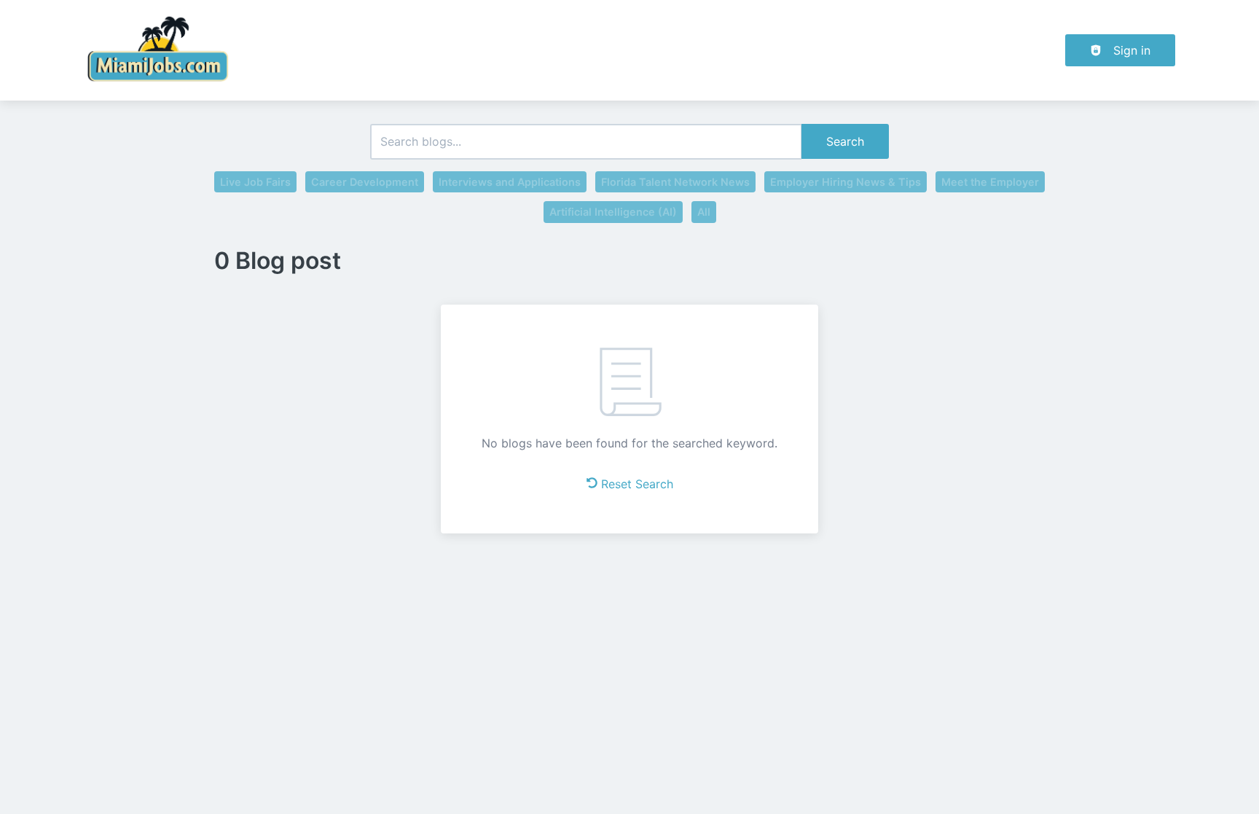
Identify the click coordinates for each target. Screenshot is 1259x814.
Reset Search (637, 484)
